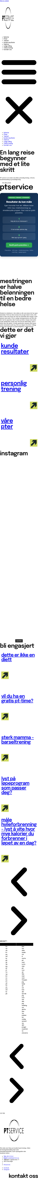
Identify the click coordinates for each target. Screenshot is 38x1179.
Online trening (8, 48)
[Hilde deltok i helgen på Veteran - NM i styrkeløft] (19, 537)
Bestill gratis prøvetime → (19, 245)
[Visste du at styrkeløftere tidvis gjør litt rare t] (19, 559)
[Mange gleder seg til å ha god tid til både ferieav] (19, 604)
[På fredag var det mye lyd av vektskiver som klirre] (19, 514)
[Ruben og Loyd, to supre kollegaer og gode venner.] (19, 492)
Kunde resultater (9, 42)
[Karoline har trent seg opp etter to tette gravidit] (19, 469)
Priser (5, 39)
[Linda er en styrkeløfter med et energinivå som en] (19, 627)
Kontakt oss (8, 49)
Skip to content (4, 1)
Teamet (6, 40)
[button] (19, 91)
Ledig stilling (8, 46)
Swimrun (6, 44)
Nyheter (6, 37)
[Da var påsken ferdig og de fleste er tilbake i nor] (19, 582)
